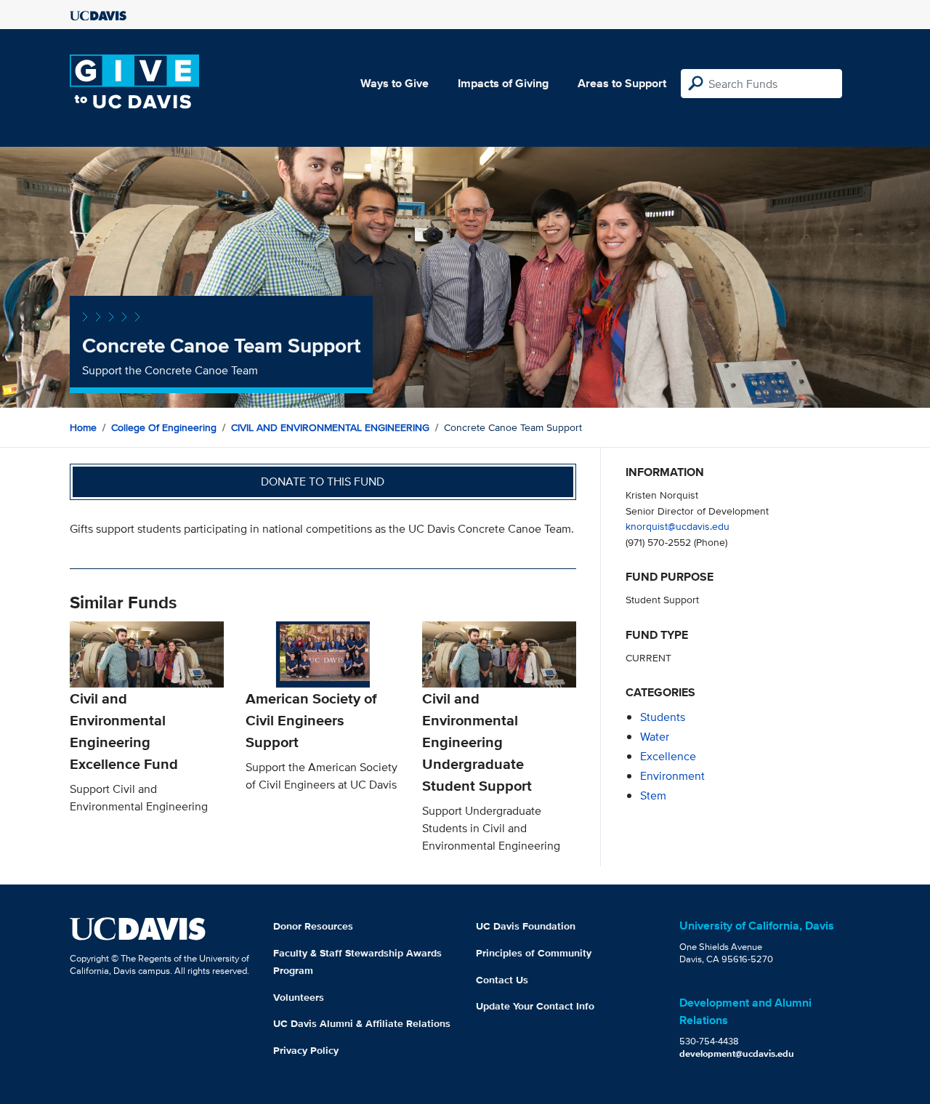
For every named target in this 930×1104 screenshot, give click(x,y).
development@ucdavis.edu (736, 1053)
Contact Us (502, 979)
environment (672, 775)
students (662, 717)
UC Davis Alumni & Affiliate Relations (361, 1023)
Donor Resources (313, 926)
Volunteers (298, 997)
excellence (668, 756)
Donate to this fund (322, 481)
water (654, 736)
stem (653, 795)
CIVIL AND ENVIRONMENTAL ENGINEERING (330, 427)
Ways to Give (394, 83)
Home (83, 427)
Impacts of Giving (503, 83)
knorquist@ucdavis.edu (677, 525)
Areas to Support (622, 83)
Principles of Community (533, 953)
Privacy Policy (306, 1050)
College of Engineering (164, 427)
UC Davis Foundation (525, 926)
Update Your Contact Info (535, 1006)
